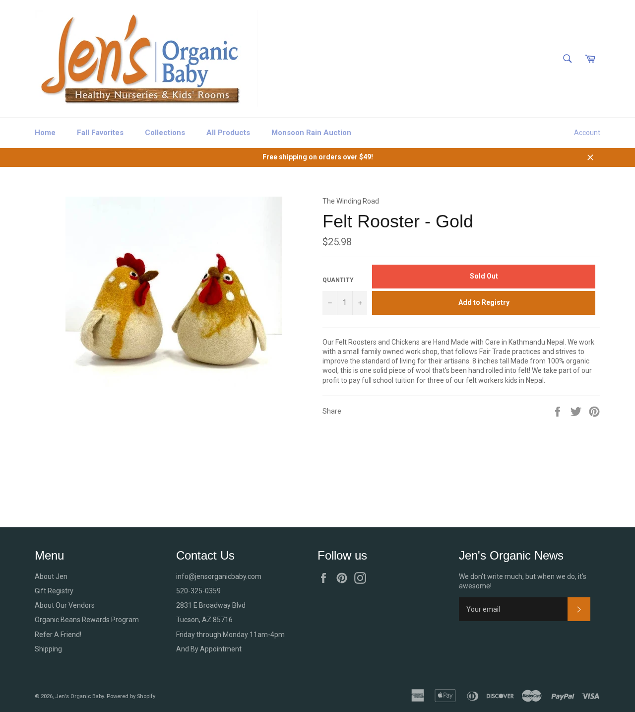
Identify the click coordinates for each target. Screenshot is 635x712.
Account (587, 133)
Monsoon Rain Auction (311, 132)
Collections (165, 132)
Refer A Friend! (58, 635)
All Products (228, 132)
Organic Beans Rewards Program (87, 620)
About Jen (51, 576)
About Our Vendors (65, 605)
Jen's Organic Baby (79, 696)
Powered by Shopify (131, 696)
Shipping (48, 649)
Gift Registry (54, 591)
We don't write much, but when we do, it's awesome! (522, 581)
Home (45, 132)
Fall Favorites (100, 132)
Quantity (338, 280)
